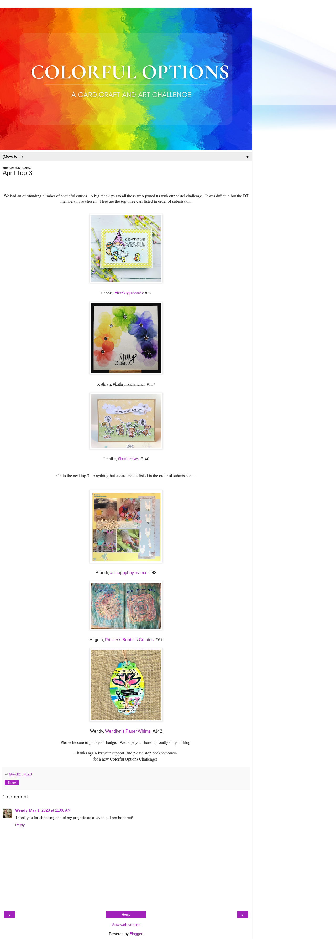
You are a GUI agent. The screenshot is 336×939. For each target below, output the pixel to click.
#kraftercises (128, 458)
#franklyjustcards (129, 292)
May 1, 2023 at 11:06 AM (50, 810)
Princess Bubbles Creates (129, 639)
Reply (20, 825)
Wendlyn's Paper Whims (128, 731)
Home (126, 914)
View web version (126, 924)
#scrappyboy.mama (128, 572)
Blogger (136, 934)
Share (11, 782)
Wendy (21, 810)
